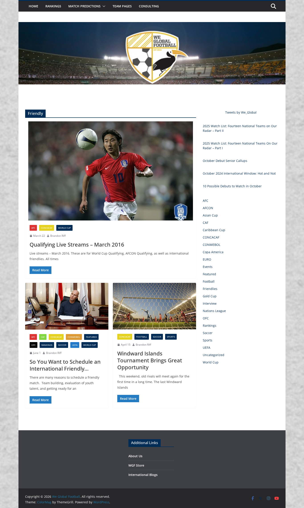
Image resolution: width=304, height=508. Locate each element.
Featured (91, 337)
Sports (171, 336)
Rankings (53, 6)
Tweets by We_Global (241, 112)
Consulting (149, 6)
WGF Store (136, 465)
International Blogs (143, 475)
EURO (207, 259)
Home (33, 6)
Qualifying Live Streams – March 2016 (77, 244)
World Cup (64, 227)
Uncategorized (213, 355)
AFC (33, 227)
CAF (43, 337)
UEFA (74, 345)
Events (208, 267)
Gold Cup (210, 296)
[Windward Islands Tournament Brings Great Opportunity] (154, 306)
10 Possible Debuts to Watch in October (232, 186)
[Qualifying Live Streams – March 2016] (110, 170)
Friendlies (210, 289)
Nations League (214, 311)
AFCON (208, 208)
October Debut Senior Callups (225, 161)
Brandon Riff (58, 236)
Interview (210, 303)
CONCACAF (46, 227)
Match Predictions (84, 6)
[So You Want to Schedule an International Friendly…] (66, 306)
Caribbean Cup (214, 230)
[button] (103, 6)
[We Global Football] (152, 25)
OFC (33, 345)
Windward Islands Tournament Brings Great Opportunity (149, 360)
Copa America (213, 252)
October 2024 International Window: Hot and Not (239, 173)
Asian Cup (210, 215)
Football (141, 336)
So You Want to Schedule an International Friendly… (65, 365)
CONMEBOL (74, 337)
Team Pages (122, 6)
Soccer (62, 345)
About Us (135, 456)
